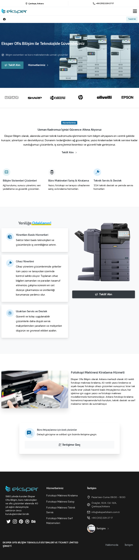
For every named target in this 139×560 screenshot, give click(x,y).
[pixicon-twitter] (8, 521)
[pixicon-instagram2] (15, 521)
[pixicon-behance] (33, 521)
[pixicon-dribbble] (27, 521)
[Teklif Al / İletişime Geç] (91, 528)
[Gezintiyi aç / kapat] (135, 11)
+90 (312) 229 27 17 (105, 3)
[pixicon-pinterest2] (21, 521)
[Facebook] (4, 19)
